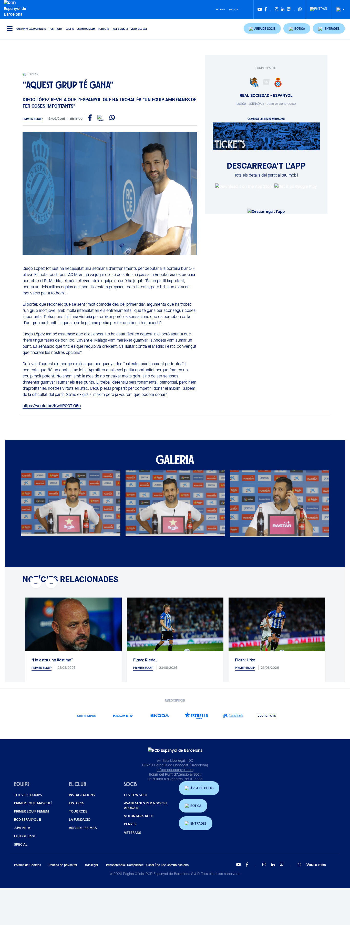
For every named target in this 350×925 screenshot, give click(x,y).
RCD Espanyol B (27, 820)
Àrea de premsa (83, 828)
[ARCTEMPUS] (86, 715)
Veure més (316, 864)
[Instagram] (276, 9)
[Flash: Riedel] (175, 630)
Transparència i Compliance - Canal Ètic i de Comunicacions (147, 865)
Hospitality (55, 28)
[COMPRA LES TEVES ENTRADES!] (266, 136)
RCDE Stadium (120, 28)
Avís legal (91, 865)
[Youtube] (260, 9)
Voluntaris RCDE (139, 816)
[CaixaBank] (233, 715)
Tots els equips (28, 795)
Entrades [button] (198, 823)
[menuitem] (318, 7)
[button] (262, 28)
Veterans (132, 833)
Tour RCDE (78, 811)
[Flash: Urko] (277, 630)
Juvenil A (22, 828)
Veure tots (267, 716)
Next (48, 505)
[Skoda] (233, 9)
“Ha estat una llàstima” (52, 660)
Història (76, 803)
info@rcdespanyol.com (175, 769)
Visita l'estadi (139, 28)
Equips (70, 28)
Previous (33, 505)
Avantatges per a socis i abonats (145, 805)
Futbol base (25, 836)
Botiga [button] (195, 806)
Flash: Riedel (145, 660)
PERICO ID (103, 28)
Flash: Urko (245, 660)
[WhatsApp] (300, 9)
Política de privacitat (63, 865)
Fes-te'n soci (135, 795)
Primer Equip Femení (31, 811)
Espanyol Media (86, 28)
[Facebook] (266, 9)
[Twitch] (289, 9)
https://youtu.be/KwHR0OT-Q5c (52, 405)
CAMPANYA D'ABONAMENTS (31, 28)
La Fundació (79, 820)
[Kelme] (220, 9)
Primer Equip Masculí (33, 803)
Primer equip (33, 119)
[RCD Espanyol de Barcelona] (16, 8)
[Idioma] (338, 9)
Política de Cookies (27, 865)
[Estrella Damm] (196, 715)
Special (20, 844)
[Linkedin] (282, 9)
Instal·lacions (82, 795)
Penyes (130, 824)
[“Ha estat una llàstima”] (73, 630)
